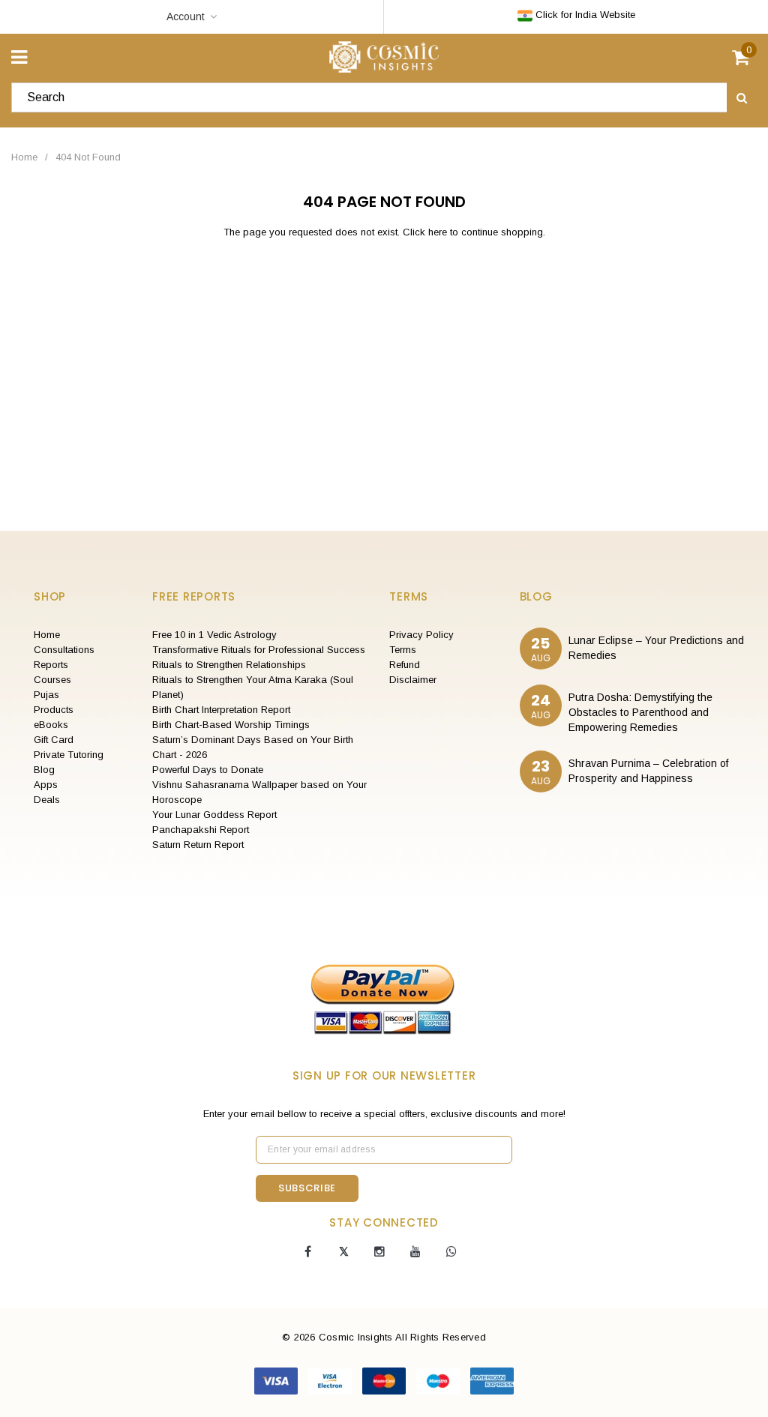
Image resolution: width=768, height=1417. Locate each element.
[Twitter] (343, 1252)
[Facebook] (307, 1252)
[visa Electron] (331, 1380)
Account (185, 16)
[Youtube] (415, 1252)
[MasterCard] (385, 1380)
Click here (426, 232)
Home (24, 157)
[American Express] (492, 1380)
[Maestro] (439, 1380)
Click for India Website (583, 14)
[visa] (277, 1380)
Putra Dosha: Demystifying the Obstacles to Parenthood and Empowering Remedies (640, 712)
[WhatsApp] (451, 1252)
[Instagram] (379, 1252)
